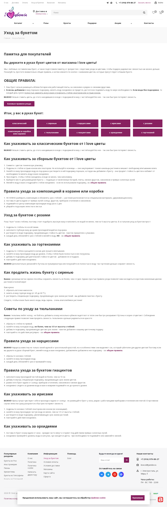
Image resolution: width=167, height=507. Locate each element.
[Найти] (144, 12)
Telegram (108, 474)
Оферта (47, 476)
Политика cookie (32, 466)
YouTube (114, 474)
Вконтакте (101, 474)
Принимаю (137, 498)
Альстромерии (10, 464)
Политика (32, 462)
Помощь (71, 453)
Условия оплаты (51, 462)
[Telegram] (108, 2)
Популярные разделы (10, 454)
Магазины (48, 469)
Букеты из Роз (10, 460)
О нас (30, 458)
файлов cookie (98, 498)
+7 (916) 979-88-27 (150, 459)
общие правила (98, 182)
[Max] (112, 2)
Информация (50, 453)
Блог (69, 458)
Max (121, 474)
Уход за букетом (51, 458)
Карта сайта (49, 473)
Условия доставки (52, 465)
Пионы (7, 468)
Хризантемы (9, 471)
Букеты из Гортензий (13, 479)
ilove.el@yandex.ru (148, 465)
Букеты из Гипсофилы (13, 475)
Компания (33, 453)
